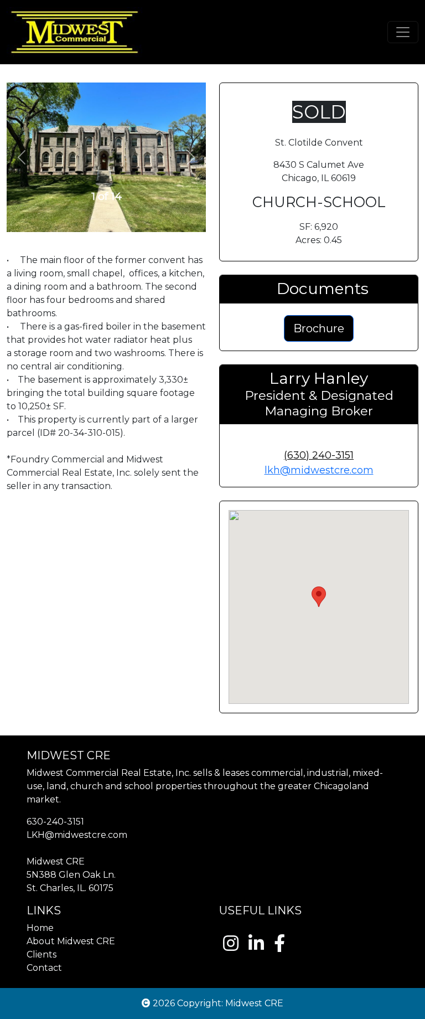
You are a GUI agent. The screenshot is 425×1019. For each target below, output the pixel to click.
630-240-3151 (55, 821)
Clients (41, 954)
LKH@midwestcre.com (77, 835)
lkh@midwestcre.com (319, 470)
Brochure (318, 328)
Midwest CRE (254, 1003)
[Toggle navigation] (402, 32)
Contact (44, 968)
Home (40, 928)
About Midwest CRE (71, 941)
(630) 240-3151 (319, 455)
